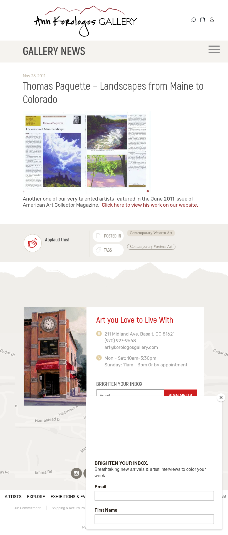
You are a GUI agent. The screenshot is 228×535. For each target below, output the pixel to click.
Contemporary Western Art (151, 233)
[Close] (221, 397)
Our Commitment (27, 508)
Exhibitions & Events (73, 496)
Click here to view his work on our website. (150, 205)
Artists (13, 496)
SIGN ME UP (180, 395)
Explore (36, 496)
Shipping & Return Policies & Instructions (84, 508)
